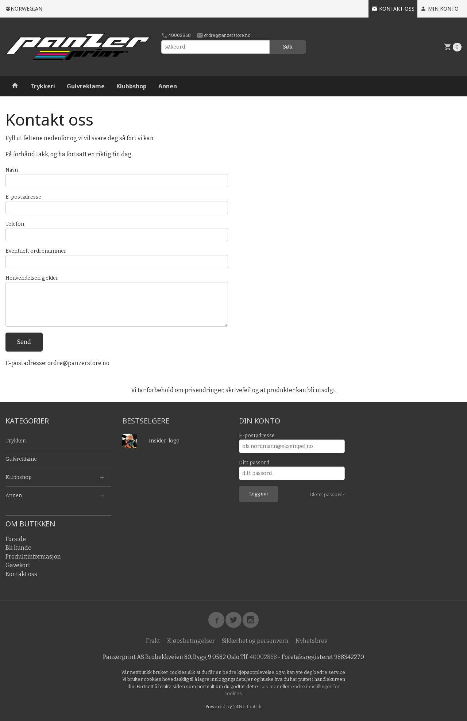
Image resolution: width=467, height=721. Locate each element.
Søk (287, 47)
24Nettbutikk (247, 706)
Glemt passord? (327, 494)
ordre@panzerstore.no (226, 35)
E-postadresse (23, 197)
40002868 (179, 35)
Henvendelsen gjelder (31, 278)
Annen (167, 86)
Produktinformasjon (33, 556)
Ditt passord (254, 463)
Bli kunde (18, 547)
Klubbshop (131, 86)
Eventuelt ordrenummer (35, 251)
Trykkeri (42, 86)
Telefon (14, 224)
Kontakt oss (21, 574)
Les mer (270, 686)
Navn (11, 170)
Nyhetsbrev (311, 640)
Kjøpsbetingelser (191, 640)
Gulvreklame (86, 86)
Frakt (153, 640)
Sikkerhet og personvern (255, 640)
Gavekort (17, 565)
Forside (15, 539)
